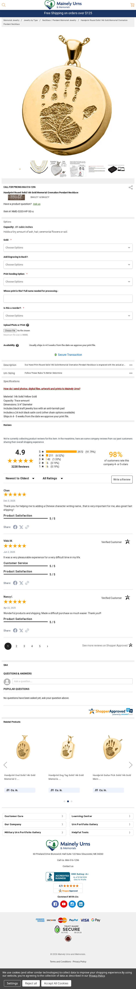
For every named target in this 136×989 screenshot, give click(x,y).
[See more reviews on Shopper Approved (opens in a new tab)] (27, 527)
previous (5, 765)
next (130, 765)
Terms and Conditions (60, 961)
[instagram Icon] (72, 904)
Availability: (10, 345)
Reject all (31, 983)
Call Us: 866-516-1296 (68, 860)
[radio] (68, 451)
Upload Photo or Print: (15, 325)
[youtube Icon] (63, 904)
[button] (68, 947)
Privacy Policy (79, 961)
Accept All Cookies (56, 983)
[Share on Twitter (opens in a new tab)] (21, 527)
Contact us (68, 866)
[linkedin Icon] (80, 904)
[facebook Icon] (55, 904)
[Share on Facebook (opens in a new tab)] (15, 528)
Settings (12, 983)
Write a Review (122, 479)
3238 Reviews (24, 466)
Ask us (36, 204)
